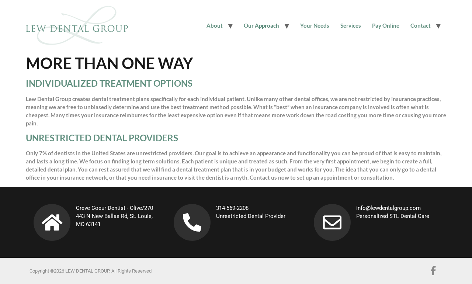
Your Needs (314, 25)
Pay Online (385, 25)
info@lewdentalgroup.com (388, 208)
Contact (420, 25)
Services (350, 25)
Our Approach (261, 25)
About (214, 25)
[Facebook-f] (433, 271)
